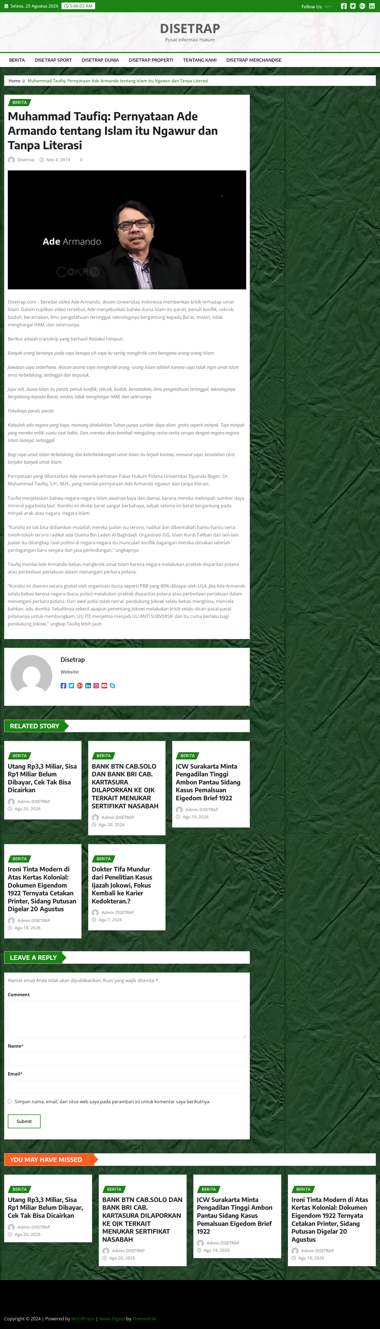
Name (16, 1046)
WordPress (83, 1319)
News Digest (112, 1319)
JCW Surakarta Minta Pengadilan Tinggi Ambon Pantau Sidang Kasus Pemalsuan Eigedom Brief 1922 (208, 782)
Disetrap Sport (53, 60)
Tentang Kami (199, 60)
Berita (17, 60)
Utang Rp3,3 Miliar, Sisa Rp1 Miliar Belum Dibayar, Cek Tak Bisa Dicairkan (42, 778)
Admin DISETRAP (34, 801)
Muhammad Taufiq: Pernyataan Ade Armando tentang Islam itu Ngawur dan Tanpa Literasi (118, 80)
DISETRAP (190, 28)
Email (15, 1074)
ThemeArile (144, 1319)
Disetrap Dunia (100, 60)
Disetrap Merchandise (254, 60)
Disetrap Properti (151, 60)
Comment (19, 995)
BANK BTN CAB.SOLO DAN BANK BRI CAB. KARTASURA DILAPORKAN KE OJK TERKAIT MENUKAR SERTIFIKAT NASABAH (125, 786)
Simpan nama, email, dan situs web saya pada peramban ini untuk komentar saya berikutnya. (112, 1102)
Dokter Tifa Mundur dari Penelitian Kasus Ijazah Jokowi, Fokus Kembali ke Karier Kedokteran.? (122, 885)
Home (15, 80)
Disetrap (26, 159)
